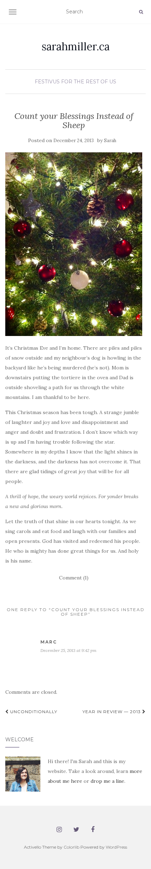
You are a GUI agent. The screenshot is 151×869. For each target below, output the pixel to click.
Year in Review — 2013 (112, 711)
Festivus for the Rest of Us (75, 81)
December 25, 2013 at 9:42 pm (68, 650)
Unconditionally (33, 711)
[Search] (141, 12)
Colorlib (71, 847)
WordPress (116, 847)
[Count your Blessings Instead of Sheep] (73, 244)
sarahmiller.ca (75, 46)
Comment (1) (73, 578)
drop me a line (107, 781)
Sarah (110, 141)
